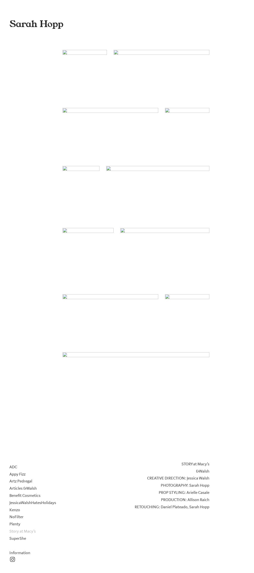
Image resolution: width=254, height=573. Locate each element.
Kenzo (14, 510)
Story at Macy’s (22, 531)
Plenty (14, 524)
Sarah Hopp (36, 24)
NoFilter (16, 516)
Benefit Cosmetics (24, 495)
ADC (13, 467)
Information (19, 552)
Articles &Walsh (23, 488)
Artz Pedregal (20, 481)
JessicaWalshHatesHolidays (32, 502)
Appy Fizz (17, 474)
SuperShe (17, 538)
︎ (12, 559)
